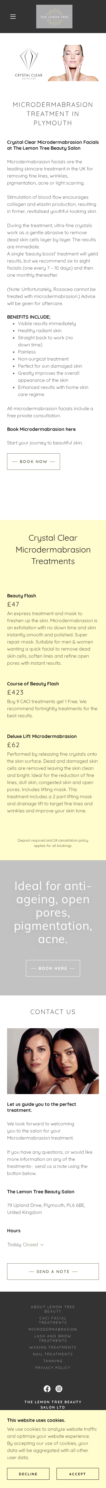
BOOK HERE (53, 968)
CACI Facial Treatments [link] (53, 1320)
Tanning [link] (53, 1361)
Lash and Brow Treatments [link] (52, 1338)
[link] (54, 16)
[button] (13, 16)
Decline (28, 1474)
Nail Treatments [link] (53, 1354)
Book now (33, 461)
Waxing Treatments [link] (53, 1347)
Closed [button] (30, 1244)
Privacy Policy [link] (53, 1367)
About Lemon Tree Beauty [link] (53, 1309)
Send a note (53, 1271)
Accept (77, 1474)
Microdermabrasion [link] (53, 1329)
